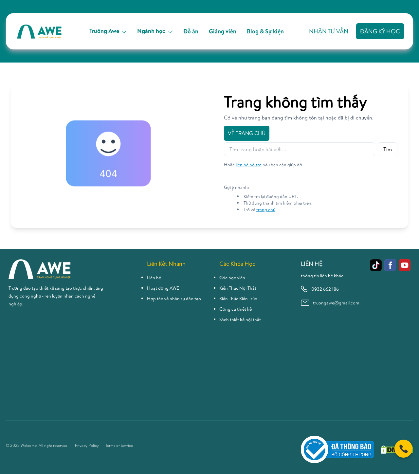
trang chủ (265, 209)
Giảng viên (222, 31)
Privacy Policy (87, 445)
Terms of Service (119, 445)
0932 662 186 (325, 289)
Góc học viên (232, 277)
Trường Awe (104, 31)
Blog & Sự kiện (265, 31)
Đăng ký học (380, 31)
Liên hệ (154, 277)
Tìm (387, 149)
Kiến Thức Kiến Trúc (238, 298)
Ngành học (151, 31)
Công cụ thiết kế (235, 309)
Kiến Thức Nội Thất (237, 288)
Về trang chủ (246, 133)
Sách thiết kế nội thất (240, 319)
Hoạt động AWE (163, 288)
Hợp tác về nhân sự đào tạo (174, 298)
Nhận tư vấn (328, 31)
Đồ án (190, 31)
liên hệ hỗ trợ (249, 164)
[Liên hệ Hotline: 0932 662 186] (403, 449)
